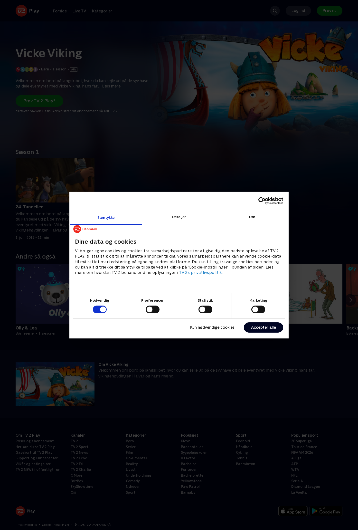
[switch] (153, 309)
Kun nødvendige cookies (212, 327)
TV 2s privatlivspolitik (200, 272)
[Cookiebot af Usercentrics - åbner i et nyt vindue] (262, 200)
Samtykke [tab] (106, 217)
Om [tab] (252, 216)
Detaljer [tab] (179, 216)
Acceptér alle (263, 327)
